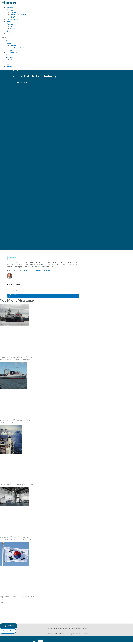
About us (10, 21)
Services (10, 7)
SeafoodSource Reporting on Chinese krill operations (32, 270)
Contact (9, 33)
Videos (12, 29)
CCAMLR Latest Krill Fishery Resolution (16, 484)
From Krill (13, 12)
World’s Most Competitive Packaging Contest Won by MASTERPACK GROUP (16, 538)
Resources (10, 24)
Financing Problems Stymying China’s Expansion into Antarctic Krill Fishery (16, 358)
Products (10, 10)
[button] (48, 37)
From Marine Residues (18, 15)
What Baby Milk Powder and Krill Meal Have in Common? (16, 421)
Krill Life (12, 17)
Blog (8, 31)
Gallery (12, 26)
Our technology (12, 19)
